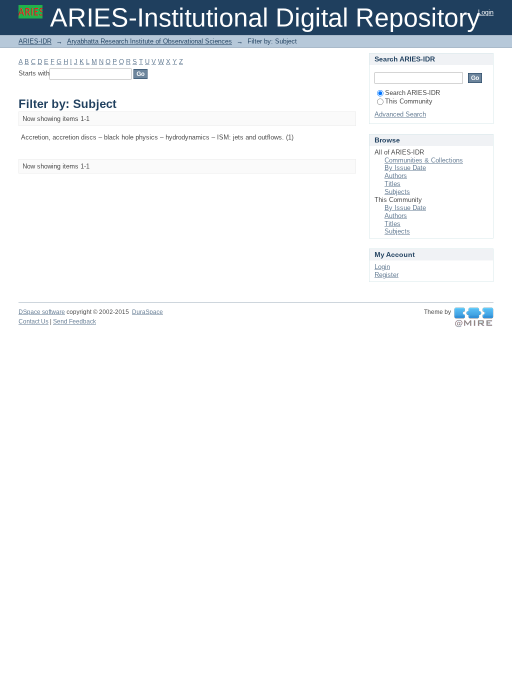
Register (386, 274)
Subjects (397, 192)
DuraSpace (147, 312)
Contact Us (33, 321)
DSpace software (41, 312)
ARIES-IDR (35, 41)
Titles (392, 184)
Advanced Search (400, 114)
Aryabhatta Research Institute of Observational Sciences (149, 41)
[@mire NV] (474, 317)
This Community (408, 101)
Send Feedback (74, 321)
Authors (395, 176)
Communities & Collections (423, 160)
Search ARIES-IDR (412, 92)
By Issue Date (405, 168)
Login (486, 12)
